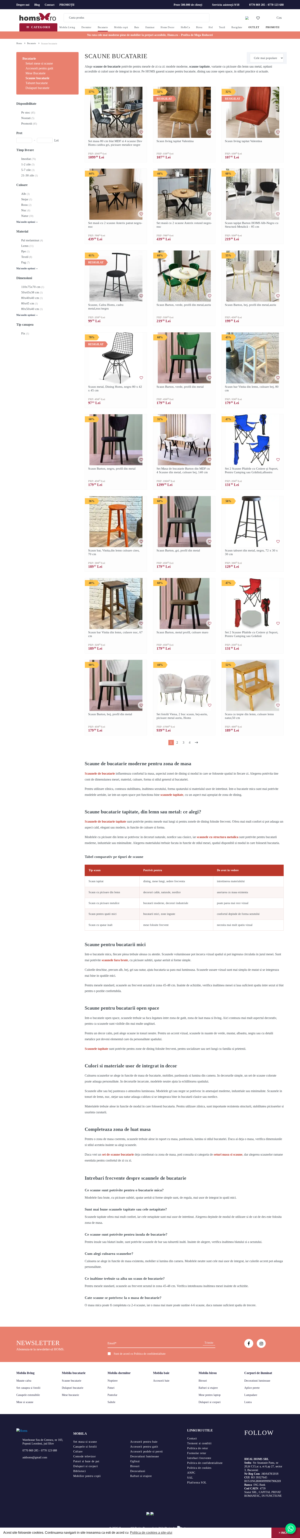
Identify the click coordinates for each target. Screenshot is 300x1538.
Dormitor (86, 27)
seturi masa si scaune (228, 1154)
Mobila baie (161, 1373)
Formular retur (196, 1453)
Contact (49, 4)
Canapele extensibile (28, 1395)
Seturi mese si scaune (39, 63)
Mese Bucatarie (36, 73)
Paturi (111, 1387)
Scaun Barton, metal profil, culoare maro (182, 632)
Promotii (273, 27)
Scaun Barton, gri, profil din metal (178, 550)
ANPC (191, 1472)
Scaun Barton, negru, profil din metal (112, 468)
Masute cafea (23, 1380)
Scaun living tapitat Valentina (175, 141)
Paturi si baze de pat (86, 1461)
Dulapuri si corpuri (210, 1402)
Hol (211, 27)
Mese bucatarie (70, 1395)
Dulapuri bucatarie (37, 88)
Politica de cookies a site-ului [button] (151, 1532)
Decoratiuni (137, 1471)
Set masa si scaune (85, 1441)
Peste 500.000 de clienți (188, 4)
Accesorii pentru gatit (39, 68)
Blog (37, 4)
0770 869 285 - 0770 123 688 (266, 4)
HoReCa (185, 27)
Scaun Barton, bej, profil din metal (110, 714)
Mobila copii (121, 27)
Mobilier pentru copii (87, 1476)
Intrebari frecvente (199, 1458)
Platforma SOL (197, 1482)
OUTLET (253, 27)
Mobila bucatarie (74, 1373)
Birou (199, 27)
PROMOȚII (66, 4)
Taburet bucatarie (37, 83)
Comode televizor (84, 1456)
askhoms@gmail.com (34, 1457)
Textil (222, 27)
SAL (190, 1477)
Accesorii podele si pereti (146, 1451)
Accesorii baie (161, 1380)
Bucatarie (103, 27)
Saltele (111, 1402)
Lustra (248, 1402)
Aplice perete (252, 1387)
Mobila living (25, 1373)
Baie (136, 27)
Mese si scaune (24, 1402)
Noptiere (113, 1380)
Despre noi (22, 4)
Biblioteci (79, 1471)
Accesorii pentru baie (143, 1441)
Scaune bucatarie (37, 78)
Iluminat (149, 27)
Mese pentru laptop (210, 1395)
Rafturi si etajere (208, 1387)
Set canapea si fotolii (28, 1387)
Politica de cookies (199, 1467)
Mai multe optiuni (26, 222)
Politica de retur (197, 1448)
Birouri (203, 1380)
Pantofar (112, 1395)
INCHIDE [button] (286, 1532)
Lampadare (250, 1395)
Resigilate (236, 27)
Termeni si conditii (199, 1443)
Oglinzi (135, 1461)
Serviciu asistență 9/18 (225, 4)
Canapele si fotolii (85, 1446)
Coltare (77, 1451)
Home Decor (167, 27)
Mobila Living (67, 27)
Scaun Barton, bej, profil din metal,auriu (250, 304)
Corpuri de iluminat (258, 1373)
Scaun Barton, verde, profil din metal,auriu (184, 304)
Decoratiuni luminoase (257, 1380)
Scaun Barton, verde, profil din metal (180, 386)
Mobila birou (208, 1373)
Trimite (208, 1342)
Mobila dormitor (119, 1373)
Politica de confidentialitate (150, 1353)
